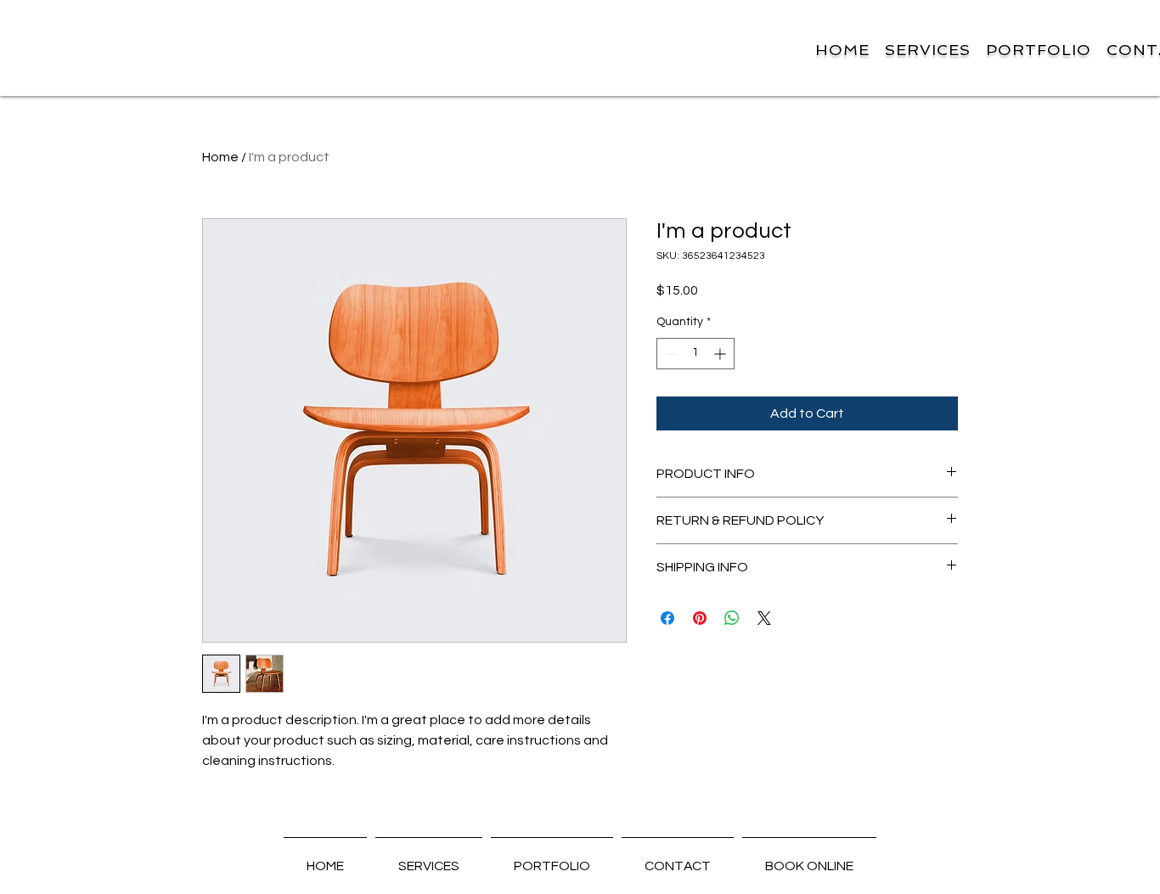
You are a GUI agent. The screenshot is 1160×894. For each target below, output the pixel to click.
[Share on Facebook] (667, 618)
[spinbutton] (695, 353)
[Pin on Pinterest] (700, 618)
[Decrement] (669, 353)
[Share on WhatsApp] (732, 618)
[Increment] (721, 353)
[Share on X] (764, 618)
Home (220, 157)
